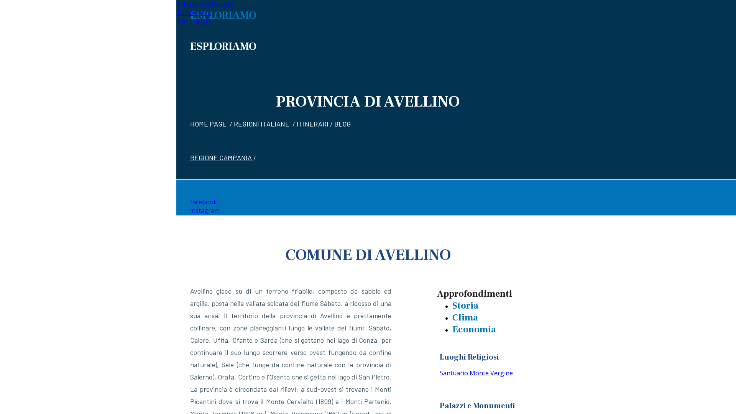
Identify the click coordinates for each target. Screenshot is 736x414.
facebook (203, 202)
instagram (205, 210)
